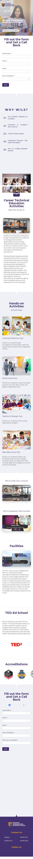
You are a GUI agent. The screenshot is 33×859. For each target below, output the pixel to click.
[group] (16, 49)
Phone (4, 61)
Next (5, 85)
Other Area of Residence (10, 740)
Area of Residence (8, 76)
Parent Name (6, 53)
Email (4, 68)
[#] (11, 852)
